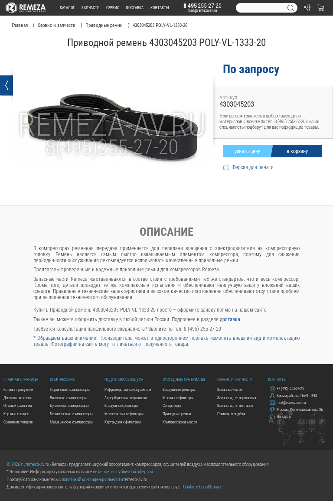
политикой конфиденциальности (92, 479)
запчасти (91, 7)
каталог (67, 7)
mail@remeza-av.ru (202, 10)
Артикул (228, 97)
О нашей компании (17, 405)
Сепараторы (172, 405)
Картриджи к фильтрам (122, 422)
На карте (284, 416)
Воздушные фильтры (179, 389)
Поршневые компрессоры (70, 389)
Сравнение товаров (18, 422)
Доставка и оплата (17, 397)
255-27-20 (202, 5)
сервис (112, 7)
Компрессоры (62, 379)
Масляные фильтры (178, 397)
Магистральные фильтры (124, 413)
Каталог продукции (18, 389)
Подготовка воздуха (123, 379)
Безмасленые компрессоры (71, 413)
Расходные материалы (184, 379)
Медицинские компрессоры (71, 422)
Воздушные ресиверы (121, 405)
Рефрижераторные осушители (127, 389)
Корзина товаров (16, 413)
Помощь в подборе (231, 413)
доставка (135, 7)
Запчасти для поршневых (236, 397)
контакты (159, 7)
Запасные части (229, 389)
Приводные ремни (177, 413)
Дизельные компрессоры (69, 405)
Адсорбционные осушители (125, 397)
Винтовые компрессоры (68, 397)
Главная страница (20, 379)
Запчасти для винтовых (235, 405)
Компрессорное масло (180, 422)
